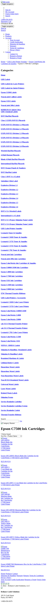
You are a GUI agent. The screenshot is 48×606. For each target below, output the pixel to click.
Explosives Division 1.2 (9, 190)
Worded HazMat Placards (11, 151)
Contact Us (14, 54)
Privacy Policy (15, 50)
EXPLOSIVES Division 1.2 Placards (15, 129)
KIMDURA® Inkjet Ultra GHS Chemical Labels (11, 111)
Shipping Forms (7, 397)
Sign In (7, 10)
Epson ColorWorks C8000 (11, 319)
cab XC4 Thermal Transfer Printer (14, 328)
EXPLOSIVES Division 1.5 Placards (15, 142)
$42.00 (5, 570)
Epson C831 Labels (8, 101)
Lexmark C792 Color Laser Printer (14, 332)
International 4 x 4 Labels (10, 216)
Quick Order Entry (12, 14)
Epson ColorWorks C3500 (11, 337)
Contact (8, 52)
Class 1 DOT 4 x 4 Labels (10, 177)
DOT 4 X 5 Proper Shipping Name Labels (17, 220)
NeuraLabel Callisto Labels (11, 97)
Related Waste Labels (9, 393)
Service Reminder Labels (10, 410)
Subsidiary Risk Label (9, 181)
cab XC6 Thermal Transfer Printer (14, 324)
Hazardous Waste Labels (10, 367)
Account (8, 38)
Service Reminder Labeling (11, 402)
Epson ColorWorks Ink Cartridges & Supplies (18, 263)
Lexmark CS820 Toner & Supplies (14, 237)
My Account (9, 12)
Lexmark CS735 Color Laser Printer (15, 306)
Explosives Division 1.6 (9, 207)
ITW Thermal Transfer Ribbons (13, 293)
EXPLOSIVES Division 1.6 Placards (15, 146)
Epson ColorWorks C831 (10, 341)
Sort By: (4, 436)
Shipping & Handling (17, 44)
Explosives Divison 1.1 (9, 185)
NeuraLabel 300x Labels (10, 105)
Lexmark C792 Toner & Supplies (13, 250)
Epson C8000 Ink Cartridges (12, 289)
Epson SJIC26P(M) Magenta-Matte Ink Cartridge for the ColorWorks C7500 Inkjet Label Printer (21, 511)
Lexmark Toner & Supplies (11, 233)
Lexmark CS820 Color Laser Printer (15, 302)
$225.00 (6, 461)
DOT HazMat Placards (9, 116)
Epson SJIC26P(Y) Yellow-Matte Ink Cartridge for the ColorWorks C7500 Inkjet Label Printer (20, 538)
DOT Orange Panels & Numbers (13, 168)
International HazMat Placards (12, 164)
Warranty (13, 46)
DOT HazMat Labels (9, 172)
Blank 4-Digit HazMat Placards (13, 159)
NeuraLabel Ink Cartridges (11, 254)
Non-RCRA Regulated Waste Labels (15, 380)
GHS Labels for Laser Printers (12, 84)
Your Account (15, 40)
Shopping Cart (6, 21)
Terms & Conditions (17, 48)
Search (7, 16)
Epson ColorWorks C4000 (11, 315)
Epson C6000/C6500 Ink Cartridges (14, 267)
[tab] (24, 75)
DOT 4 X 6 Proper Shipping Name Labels (17, 224)
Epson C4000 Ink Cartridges (12, 272)
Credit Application (16, 42)
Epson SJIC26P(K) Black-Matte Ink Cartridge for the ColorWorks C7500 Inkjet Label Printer (20, 457)
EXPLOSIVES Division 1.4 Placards (15, 138)
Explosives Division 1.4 (9, 198)
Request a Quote (16, 58)
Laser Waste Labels (8, 389)
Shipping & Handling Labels (12, 354)
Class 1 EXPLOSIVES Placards (13, 120)
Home (7, 34)
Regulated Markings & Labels (12, 358)
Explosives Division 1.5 (9, 203)
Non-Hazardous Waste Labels (12, 376)
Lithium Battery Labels (10, 363)
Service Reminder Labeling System (14, 406)
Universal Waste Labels (10, 384)
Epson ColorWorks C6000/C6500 (13, 311)
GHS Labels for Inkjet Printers (12, 88)
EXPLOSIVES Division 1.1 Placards (15, 125)
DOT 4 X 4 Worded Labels (11, 211)
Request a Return (16, 56)
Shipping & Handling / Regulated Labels (16, 350)
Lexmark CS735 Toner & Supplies (14, 241)
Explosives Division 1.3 (9, 194)
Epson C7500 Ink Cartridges (12, 276)
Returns (26, 576)
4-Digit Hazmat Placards (10, 155)
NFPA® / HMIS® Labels (10, 345)
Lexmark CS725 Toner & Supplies (14, 246)
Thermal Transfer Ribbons (11, 415)
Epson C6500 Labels (9, 92)
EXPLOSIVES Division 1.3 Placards (15, 133)
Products (8, 36)
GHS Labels (5, 79)
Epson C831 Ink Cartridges (11, 280)
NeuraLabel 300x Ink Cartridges (13, 259)
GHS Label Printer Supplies (17, 62)
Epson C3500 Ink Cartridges (12, 285)
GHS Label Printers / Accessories (13, 298)
